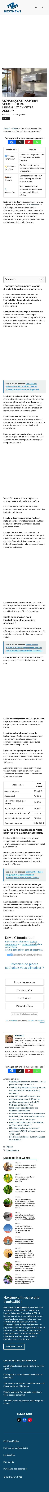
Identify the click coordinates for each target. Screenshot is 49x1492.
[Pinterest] (29, 142)
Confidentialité (13, 1020)
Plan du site (8, 1462)
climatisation (33, 205)
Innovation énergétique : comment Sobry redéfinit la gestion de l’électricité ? (25, 1217)
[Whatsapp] (37, 142)
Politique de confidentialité (15, 1448)
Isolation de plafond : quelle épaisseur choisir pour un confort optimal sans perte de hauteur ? (24, 1254)
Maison (5, 118)
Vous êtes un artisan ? (41, 1021)
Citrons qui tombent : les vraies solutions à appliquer (24, 1179)
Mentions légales (11, 1441)
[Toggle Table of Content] (40, 279)
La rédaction (9, 1455)
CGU (7, 1020)
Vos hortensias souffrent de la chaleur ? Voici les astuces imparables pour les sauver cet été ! (24, 1281)
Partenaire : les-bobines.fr (15, 1469)
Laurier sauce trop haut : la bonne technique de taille (25, 1190)
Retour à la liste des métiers (25, 1014)
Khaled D (5, 115)
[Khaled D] (9, 1043)
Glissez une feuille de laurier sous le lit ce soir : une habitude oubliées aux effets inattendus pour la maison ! (25, 1204)
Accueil (6, 128)
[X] (20, 142)
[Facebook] (12, 142)
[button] (36, 7)
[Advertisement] (24, 40)
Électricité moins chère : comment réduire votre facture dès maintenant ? (25, 1242)
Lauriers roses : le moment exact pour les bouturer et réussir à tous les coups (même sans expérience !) (25, 1267)
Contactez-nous (14, 1346)
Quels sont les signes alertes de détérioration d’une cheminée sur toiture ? (24, 1229)
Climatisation (12, 1150)
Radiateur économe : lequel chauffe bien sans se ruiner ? (25, 1168)
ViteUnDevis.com (32, 1020)
